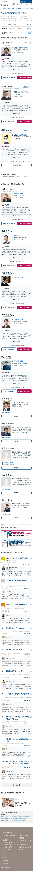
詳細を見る (17, 416)
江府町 (23, 821)
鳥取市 (21, 193)
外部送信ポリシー (24, 844)
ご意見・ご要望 (23, 835)
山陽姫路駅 (17, 321)
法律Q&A (6, 840)
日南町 (15, 821)
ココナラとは (7, 844)
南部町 (6, 821)
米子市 (6, 817)
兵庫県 (16, 235)
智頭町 (28, 817)
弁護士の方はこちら (26, 1)
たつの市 (22, 235)
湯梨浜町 (11, 819)
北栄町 (20, 819)
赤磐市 (10, 514)
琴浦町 (16, 819)
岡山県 (5, 514)
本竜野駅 (16, 237)
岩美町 (19, 817)
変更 (29, 24)
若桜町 (23, 817)
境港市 (15, 817)
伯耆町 (11, 821)
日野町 (19, 821)
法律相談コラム (7, 842)
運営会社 (6, 860)
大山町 (2, 821)
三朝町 (6, 819)
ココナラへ (4, 1)
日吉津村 (25, 819)
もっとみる (16, 785)
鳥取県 (16, 193)
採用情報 (6, 863)
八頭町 (16, 47)
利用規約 (21, 838)
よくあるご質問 (7, 847)
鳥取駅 (16, 195)
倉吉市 (10, 412)
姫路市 (21, 277)
